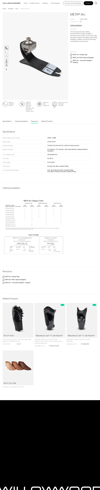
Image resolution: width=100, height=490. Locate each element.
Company (45, 3)
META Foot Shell (10, 383)
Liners (15, 410)
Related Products (47, 121)
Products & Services (35, 3)
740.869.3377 (78, 424)
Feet (15, 412)
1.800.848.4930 (78, 420)
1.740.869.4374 (78, 436)
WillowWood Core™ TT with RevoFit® (81, 336)
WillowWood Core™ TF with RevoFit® (49, 336)
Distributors (17, 434)
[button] (6, 69)
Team (15, 431)
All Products (17, 407)
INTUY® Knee (9, 336)
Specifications (7, 121)
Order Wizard (17, 464)
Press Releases (55, 3)
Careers (16, 437)
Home (25, 3)
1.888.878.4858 (78, 431)
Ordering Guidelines (76, 25)
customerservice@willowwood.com (84, 443)
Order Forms (17, 457)
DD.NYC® (17, 483)
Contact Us (17, 441)
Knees (15, 415)
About (15, 429)
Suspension (17, 422)
